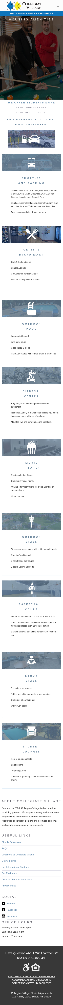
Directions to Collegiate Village (18, 854)
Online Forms (9, 860)
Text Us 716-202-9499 (31, 958)
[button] (58, 6)
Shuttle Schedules (11, 842)
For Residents (9, 873)
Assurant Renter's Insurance (17, 879)
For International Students (15, 867)
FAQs (5, 848)
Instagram (12, 916)
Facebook (12, 909)
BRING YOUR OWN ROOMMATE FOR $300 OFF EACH (31, 13)
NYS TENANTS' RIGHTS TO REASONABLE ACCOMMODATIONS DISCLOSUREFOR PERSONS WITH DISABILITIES (31, 980)
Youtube (11, 903)
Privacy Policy (9, 885)
